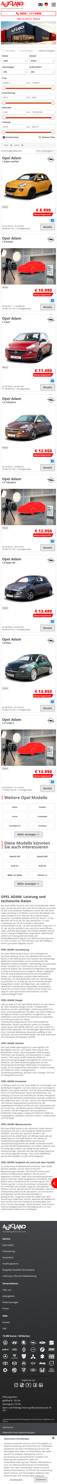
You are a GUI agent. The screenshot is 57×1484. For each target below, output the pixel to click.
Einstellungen (16, 1479)
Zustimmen (41, 1479)
